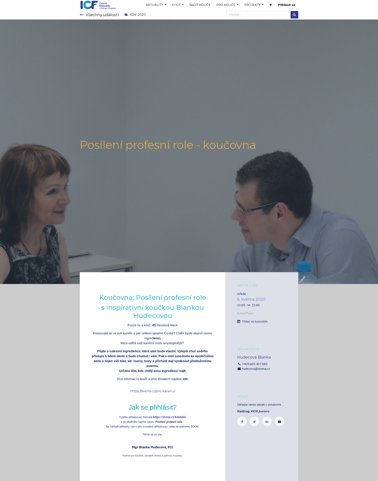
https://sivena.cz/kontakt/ (169, 417)
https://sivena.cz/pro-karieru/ (152, 391)
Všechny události (102, 14)
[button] (271, 5)
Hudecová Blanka (254, 357)
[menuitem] (199, 5)
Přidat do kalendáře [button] (255, 321)
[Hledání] (294, 14)
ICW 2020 (138, 15)
